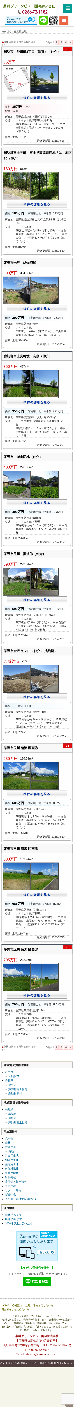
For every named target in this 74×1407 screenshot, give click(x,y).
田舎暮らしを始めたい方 (15, 1309)
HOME (5, 1305)
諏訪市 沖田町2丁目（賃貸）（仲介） (32, 50)
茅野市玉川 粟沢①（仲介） (25, 554)
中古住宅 (10, 1185)
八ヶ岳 (9, 1138)
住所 (28, 41)
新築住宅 (10, 1194)
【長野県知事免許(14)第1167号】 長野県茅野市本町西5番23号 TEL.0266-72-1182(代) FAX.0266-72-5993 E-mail (38, 1345)
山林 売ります (13, 1214)
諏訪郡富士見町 (17, 1089)
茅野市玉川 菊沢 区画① (21, 948)
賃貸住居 (10, 1146)
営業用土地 (11, 1155)
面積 (13, 41)
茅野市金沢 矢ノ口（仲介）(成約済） (30, 651)
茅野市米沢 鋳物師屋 (20, 262)
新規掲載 (10, 1177)
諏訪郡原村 (15, 1093)
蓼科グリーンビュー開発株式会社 (37, 1363)
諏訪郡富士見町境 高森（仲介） (28, 356)
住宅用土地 (11, 1164)
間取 (21, 41)
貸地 (11, 1151)
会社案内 (17, 1305)
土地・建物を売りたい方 (39, 1305)
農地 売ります (13, 1219)
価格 (6, 41)
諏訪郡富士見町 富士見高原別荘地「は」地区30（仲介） (38, 155)
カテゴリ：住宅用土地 (14, 31)
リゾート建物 (13, 1190)
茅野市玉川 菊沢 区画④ (21, 848)
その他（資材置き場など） (21, 1198)
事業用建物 (11, 1172)
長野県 (9, 1080)
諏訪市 (12, 1113)
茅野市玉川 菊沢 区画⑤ (21, 747)
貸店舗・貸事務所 (16, 1181)
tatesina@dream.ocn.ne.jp (41, 1354)
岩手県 (9, 1071)
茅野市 (12, 1084)
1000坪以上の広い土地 (18, 1223)
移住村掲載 (11, 1168)
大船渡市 (13, 1076)
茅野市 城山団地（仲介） (23, 457)
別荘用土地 (11, 1159)
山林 (7, 1142)
